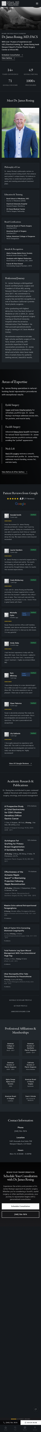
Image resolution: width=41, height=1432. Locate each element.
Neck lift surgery (12, 454)
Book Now (32, 1423)
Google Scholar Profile (20, 1000)
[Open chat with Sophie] (35, 1409)
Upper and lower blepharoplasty (18, 410)
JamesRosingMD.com (20, 1011)
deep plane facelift (22, 432)
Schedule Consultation (20, 1206)
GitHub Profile (20, 1006)
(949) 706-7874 (20, 1131)
